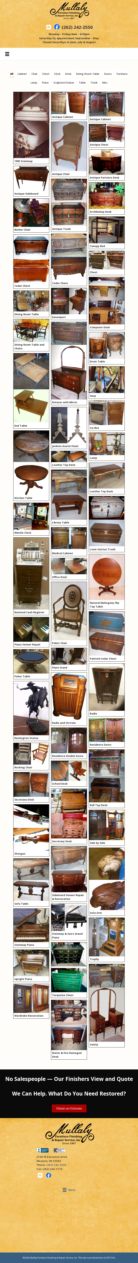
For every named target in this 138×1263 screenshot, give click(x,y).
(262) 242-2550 (77, 27)
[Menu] (7, 54)
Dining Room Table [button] (87, 73)
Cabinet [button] (22, 73)
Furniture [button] (122, 73)
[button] (69, 1108)
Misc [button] (105, 82)
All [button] (11, 73)
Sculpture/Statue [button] (63, 82)
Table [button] (82, 82)
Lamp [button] (33, 82)
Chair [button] (34, 73)
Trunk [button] (93, 82)
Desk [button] (68, 73)
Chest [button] (45, 73)
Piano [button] (45, 82)
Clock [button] (57, 73)
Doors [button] (108, 73)
